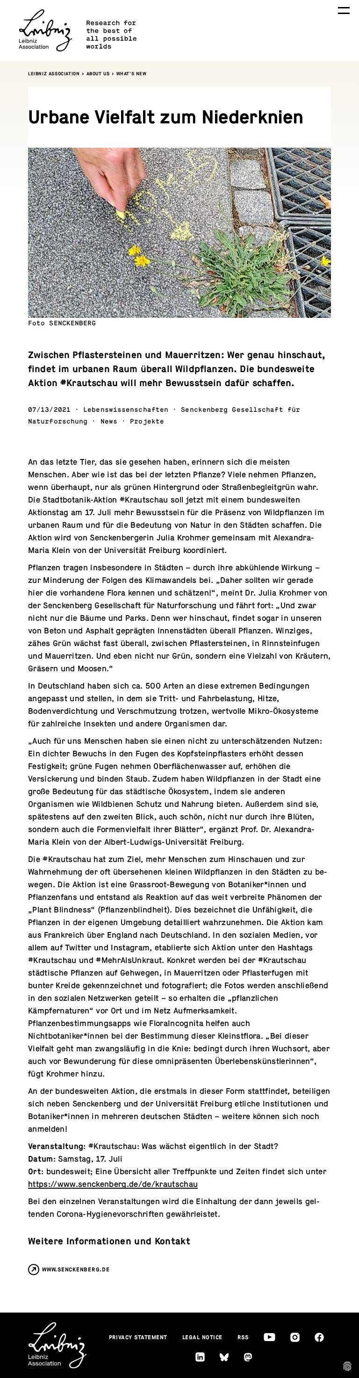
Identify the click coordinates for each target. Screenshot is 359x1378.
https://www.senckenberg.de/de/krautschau (113, 1184)
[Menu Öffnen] (344, 10)
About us (98, 73)
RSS (243, 1337)
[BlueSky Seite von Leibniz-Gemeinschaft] (224, 1357)
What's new (131, 73)
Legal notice (202, 1337)
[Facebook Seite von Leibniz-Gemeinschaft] (319, 1337)
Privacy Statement (138, 1337)
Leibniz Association (53, 73)
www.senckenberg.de (76, 1269)
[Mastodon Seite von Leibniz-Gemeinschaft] (248, 1357)
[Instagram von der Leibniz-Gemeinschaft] (295, 1337)
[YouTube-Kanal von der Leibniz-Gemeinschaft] (269, 1337)
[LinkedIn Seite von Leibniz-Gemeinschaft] (200, 1357)
